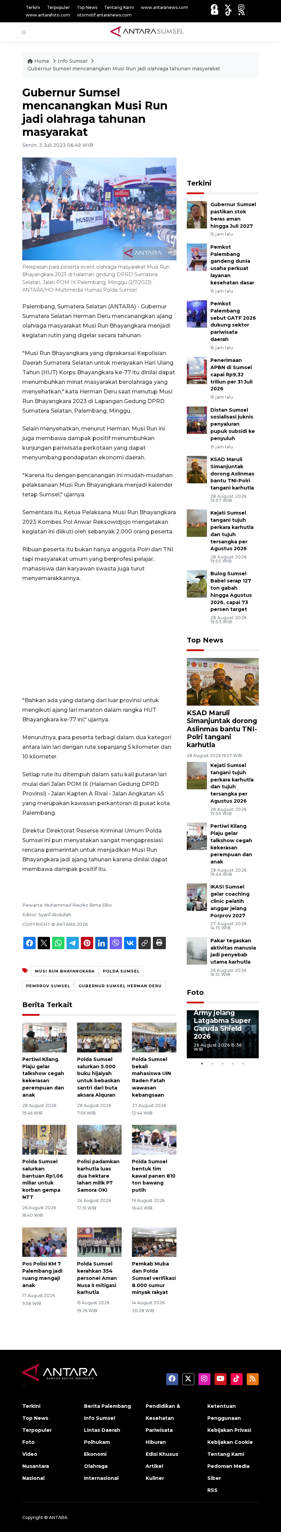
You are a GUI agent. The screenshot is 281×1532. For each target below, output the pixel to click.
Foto (195, 992)
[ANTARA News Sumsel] (147, 32)
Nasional (33, 1478)
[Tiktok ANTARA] (228, 12)
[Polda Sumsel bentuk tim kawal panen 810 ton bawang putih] (154, 1139)
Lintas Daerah (102, 1430)
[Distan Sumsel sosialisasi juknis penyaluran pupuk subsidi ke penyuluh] (197, 419)
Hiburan (156, 1442)
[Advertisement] (99, 639)
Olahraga (96, 1466)
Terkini (33, 7)
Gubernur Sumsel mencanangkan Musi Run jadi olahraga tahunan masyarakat (123, 69)
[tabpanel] (223, 1034)
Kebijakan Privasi (229, 1430)
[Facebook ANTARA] (214, 7)
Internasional (101, 1478)
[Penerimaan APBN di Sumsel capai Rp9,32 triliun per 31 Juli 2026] (197, 370)
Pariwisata (159, 1430)
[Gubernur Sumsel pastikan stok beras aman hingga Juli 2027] (197, 214)
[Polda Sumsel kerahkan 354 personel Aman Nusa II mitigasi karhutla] (99, 1241)
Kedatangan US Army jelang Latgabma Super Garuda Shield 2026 (222, 1020)
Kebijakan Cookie (230, 1442)
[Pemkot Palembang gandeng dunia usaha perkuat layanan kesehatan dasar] (197, 257)
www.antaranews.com (164, 7)
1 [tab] (202, 1063)
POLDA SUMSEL (121, 971)
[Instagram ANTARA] (241, 7)
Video (29, 1454)
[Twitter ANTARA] (227, 7)
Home (42, 61)
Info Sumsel (73, 61)
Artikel (154, 1466)
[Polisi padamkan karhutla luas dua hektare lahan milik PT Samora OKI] (99, 1139)
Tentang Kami (119, 7)
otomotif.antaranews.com (104, 14)
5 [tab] (243, 1063)
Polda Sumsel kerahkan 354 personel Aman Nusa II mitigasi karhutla (97, 1278)
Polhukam (97, 1442)
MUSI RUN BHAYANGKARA (65, 971)
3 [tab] (222, 1063)
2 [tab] (212, 1063)
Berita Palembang (107, 1406)
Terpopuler (58, 7)
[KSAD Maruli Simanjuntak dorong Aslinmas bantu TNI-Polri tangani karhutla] (197, 469)
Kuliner (155, 1478)
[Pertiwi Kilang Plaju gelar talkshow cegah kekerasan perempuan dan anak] (44, 1037)
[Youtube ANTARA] (215, 12)
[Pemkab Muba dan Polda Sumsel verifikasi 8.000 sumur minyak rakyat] (154, 1241)
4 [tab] (233, 1063)
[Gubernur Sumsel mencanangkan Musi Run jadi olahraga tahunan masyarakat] (223, 681)
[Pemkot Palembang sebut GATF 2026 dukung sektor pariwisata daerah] (197, 313)
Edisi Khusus (162, 1454)
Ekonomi (95, 1454)
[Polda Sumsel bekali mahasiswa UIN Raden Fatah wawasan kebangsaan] (154, 1037)
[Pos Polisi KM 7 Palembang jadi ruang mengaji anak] (44, 1241)
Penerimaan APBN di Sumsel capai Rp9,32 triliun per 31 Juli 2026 (231, 374)
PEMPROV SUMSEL (48, 985)
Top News (87, 7)
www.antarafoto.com (48, 14)
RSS (212, 1490)
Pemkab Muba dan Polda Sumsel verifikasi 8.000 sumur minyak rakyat (154, 1278)
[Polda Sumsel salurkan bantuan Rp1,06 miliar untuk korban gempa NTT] (44, 1139)
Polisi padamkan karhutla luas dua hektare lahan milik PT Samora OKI (98, 1175)
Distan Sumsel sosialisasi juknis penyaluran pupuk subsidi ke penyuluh (232, 424)
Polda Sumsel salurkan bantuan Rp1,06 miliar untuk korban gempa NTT (42, 1179)
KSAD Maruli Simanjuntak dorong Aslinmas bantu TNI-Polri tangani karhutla (232, 473)
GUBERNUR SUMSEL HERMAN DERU (120, 985)
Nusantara (35, 1466)
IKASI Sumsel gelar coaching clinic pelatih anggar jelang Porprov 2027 (229, 901)
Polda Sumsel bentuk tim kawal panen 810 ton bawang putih (153, 1175)
